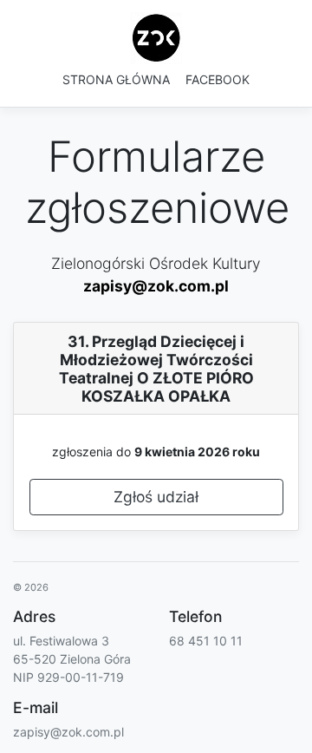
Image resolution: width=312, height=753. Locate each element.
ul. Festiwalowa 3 (61, 640)
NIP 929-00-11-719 (68, 677)
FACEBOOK (217, 79)
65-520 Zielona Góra (72, 659)
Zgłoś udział (156, 497)
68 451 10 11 (206, 640)
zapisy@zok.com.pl (156, 286)
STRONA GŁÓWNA (116, 79)
